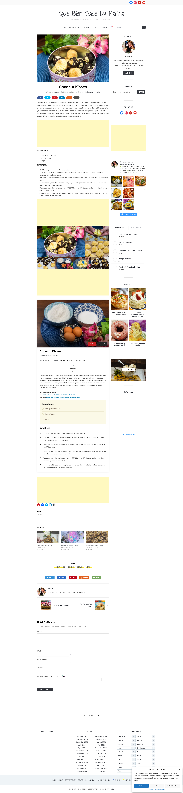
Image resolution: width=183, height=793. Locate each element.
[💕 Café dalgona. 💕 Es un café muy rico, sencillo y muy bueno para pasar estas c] (128, 413)
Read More (128, 73)
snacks (89, 567)
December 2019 (101, 768)
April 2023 (81, 748)
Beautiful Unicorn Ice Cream (70, 545)
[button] (179, 770)
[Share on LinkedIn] (62, 97)
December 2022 (101, 748)
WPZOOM (111, 789)
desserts (71, 567)
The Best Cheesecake (60, 605)
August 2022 (101, 754)
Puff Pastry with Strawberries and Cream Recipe (137, 314)
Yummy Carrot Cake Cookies (130, 251)
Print (97, 577)
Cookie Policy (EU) (104, 780)
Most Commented (137, 228)
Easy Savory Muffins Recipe (137, 345)
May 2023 (101, 745)
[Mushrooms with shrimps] (48, 537)
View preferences (172, 786)
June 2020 (82, 765)
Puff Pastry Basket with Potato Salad (119, 313)
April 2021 (101, 757)
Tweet (51, 577)
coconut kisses (60, 567)
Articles (87, 27)
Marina (56, 92)
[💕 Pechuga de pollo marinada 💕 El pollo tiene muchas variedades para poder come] (116, 204)
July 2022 (81, 757)
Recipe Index (74, 27)
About (96, 27)
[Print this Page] (76, 97)
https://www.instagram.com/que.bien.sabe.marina (63, 397)
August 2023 (101, 742)
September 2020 (101, 762)
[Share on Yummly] (69, 97)
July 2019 (101, 771)
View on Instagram (130, 214)
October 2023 (101, 739)
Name (39, 651)
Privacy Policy (161, 789)
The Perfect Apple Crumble (86, 605)
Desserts (90, 92)
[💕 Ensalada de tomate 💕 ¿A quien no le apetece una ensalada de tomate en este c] (128, 193)
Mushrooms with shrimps (44, 545)
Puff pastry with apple (127, 234)
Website (40, 668)
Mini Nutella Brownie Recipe (94, 545)
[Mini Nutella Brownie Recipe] (97, 537)
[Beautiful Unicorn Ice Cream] (72, 537)
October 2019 (82, 771)
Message (40, 632)
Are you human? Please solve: (48, 676)
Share (63, 577)
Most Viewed (119, 228)
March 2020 (101, 765)
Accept (141, 786)
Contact (105, 27)
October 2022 (101, 751)
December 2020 (101, 760)
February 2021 (82, 760)
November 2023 (82, 739)
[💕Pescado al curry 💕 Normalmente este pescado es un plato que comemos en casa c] (140, 181)
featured (80, 567)
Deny (157, 786)
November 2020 (82, 762)
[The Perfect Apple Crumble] (100, 605)
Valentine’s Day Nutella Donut (119, 345)
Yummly (85, 577)
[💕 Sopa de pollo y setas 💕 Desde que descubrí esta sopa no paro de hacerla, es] (128, 204)
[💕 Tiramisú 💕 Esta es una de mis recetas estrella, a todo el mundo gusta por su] (140, 193)
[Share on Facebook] (40, 97)
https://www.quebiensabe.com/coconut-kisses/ (59, 395)
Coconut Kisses (125, 242)
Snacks (97, 92)
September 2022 (82, 754)
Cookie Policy (153, 789)
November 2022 (82, 751)
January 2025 (82, 736)
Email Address (42, 659)
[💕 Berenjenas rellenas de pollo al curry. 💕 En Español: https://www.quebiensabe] (116, 193)
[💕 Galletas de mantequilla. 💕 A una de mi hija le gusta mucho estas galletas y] (128, 181)
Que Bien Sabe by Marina (91, 13)
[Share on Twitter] (47, 97)
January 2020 (82, 768)
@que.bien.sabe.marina (127, 164)
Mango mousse (124, 259)
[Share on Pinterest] (55, 97)
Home (64, 27)
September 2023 (82, 742)
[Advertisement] (73, 133)
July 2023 (81, 745)
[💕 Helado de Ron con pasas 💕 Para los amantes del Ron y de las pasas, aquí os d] (116, 181)
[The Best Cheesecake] (46, 605)
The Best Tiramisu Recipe (129, 267)
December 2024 (101, 736)
